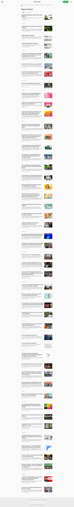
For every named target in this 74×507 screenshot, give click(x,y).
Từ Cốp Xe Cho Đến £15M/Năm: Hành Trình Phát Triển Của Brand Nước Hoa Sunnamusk (32, 263)
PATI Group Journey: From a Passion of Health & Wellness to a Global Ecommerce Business (32, 244)
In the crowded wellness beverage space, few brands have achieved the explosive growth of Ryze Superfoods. (32, 139)
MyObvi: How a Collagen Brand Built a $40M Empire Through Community (32, 103)
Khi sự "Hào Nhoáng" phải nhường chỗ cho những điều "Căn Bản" (32, 85)
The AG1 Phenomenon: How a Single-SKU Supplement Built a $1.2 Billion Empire (31, 146)
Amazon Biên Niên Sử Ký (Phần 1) (29, 343)
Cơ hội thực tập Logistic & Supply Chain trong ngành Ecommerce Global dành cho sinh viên (31, 45)
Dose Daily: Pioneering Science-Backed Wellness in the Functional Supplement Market (31, 126)
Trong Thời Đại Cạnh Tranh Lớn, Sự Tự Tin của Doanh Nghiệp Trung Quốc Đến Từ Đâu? (32, 358)
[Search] (59, 2)
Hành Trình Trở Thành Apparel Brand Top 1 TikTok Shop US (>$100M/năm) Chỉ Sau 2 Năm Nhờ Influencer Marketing (32, 273)
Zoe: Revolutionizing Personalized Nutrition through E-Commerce (32, 214)
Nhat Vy (27, 248)
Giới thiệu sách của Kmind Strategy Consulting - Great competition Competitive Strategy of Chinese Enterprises (32, 355)
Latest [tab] (23, 12)
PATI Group (26, 59)
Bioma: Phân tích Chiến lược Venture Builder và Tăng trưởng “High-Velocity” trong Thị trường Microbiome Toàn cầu (32, 55)
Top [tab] (26, 12)
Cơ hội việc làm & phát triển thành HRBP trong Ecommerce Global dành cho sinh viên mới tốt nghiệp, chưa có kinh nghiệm (32, 37)
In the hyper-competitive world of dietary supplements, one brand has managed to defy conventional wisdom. (32, 149)
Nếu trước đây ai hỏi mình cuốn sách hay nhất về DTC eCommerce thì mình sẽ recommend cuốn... (31, 345)
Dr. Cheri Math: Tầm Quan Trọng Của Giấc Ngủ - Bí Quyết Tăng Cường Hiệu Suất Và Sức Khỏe (32, 304)
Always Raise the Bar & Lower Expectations (32, 64)
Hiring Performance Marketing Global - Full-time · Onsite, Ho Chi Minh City (32, 18)
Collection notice (44, 499)
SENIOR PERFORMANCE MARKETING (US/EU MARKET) (32, 15)
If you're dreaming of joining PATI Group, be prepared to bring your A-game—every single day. (31, 297)
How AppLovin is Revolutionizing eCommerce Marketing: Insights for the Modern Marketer (32, 235)
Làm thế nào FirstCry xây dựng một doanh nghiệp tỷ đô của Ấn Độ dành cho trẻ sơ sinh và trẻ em (32, 437)
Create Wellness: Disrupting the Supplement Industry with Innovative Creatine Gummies (32, 176)
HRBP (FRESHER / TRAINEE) (28, 35)
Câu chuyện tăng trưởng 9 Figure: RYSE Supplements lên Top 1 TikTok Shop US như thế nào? (32, 406)
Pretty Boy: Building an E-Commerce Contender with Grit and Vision (30, 223)
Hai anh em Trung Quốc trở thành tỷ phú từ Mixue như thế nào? (31, 488)
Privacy (36, 499)
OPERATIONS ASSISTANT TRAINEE (30, 43)
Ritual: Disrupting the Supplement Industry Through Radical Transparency (31, 185)
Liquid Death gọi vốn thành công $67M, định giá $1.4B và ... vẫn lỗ (32, 424)
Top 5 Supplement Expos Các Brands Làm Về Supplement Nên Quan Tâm (32, 324)
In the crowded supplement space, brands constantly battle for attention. (32, 106)
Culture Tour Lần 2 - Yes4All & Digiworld (31, 254)
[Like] (22, 21)
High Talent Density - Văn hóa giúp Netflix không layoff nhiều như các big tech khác (31, 446)
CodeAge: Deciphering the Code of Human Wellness (31, 205)
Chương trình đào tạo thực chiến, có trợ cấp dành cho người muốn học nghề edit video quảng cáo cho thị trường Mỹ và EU (32, 30)
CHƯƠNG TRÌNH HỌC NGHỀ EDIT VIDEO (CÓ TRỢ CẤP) (32, 27)
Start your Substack (34, 502)
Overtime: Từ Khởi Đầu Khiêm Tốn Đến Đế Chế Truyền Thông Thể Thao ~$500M (32, 285)
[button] (22, 5)
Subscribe (66, 1)
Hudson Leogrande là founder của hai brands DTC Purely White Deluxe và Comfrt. (31, 276)
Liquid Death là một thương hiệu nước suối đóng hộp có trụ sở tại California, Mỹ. (32, 427)
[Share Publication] (62, 2)
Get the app (42, 502)
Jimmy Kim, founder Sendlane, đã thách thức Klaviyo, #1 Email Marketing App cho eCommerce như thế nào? (32, 478)
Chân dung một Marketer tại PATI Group (31, 83)
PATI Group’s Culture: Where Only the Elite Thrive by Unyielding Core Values (31, 294)
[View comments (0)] (29, 21)
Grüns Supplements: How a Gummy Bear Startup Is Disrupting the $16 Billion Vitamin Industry (32, 166)
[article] (37, 18)
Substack (32, 504)
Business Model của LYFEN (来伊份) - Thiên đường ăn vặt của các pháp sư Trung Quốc (32, 383)
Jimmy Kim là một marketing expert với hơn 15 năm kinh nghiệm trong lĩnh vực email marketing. (31, 481)
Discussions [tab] (29, 12)
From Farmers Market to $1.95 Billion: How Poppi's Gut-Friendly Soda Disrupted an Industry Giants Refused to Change (31, 113)
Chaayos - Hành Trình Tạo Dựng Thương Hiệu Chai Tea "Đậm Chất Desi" (32, 455)
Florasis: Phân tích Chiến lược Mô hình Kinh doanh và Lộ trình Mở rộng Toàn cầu (32, 72)
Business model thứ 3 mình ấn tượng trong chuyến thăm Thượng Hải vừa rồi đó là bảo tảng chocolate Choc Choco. (32, 366)
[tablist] (27, 12)
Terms (39, 499)
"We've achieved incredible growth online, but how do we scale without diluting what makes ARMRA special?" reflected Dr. (32, 198)
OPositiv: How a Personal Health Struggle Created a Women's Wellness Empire (31, 94)
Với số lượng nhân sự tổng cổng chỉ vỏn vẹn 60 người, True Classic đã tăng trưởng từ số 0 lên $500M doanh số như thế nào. (32, 316)
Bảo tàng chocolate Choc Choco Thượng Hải (32, 364)
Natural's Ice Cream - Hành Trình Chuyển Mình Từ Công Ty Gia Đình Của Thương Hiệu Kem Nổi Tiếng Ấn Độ (32, 465)
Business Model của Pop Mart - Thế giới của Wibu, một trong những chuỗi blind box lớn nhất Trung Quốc (32, 373)
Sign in (71, 1)
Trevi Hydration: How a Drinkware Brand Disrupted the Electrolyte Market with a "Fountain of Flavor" (31, 156)
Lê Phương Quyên (27, 31)
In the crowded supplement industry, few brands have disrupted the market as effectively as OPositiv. (31, 97)
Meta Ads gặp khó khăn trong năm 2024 (29, 396)
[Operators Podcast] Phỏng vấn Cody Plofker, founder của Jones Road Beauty (32, 394)
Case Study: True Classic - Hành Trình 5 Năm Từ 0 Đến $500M (32, 313)
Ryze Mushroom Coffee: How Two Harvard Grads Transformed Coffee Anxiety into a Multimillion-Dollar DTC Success (31, 136)
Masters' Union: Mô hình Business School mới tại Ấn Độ (32, 415)
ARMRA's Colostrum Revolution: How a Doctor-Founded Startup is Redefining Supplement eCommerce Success (31, 195)
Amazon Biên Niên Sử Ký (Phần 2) (29, 335)
